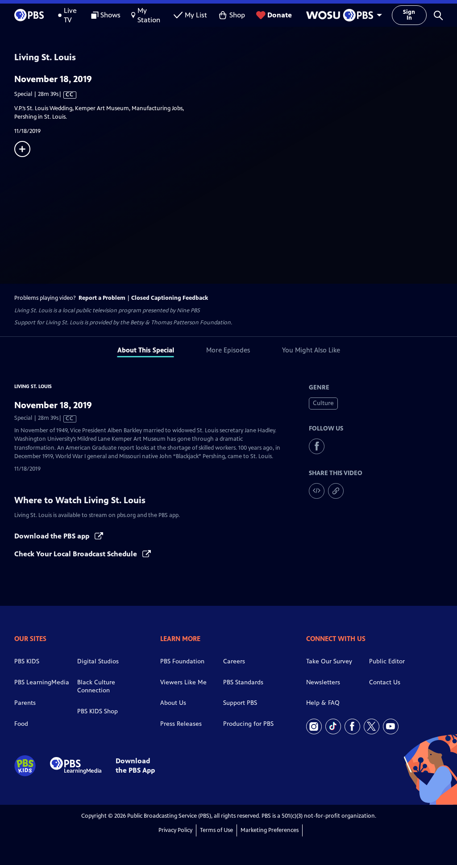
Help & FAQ (323, 703)
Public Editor (387, 661)
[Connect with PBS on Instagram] (314, 726)
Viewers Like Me (183, 682)
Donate (279, 15)
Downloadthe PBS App (135, 765)
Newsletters (323, 682)
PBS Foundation (182, 661)
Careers (234, 661)
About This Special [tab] (145, 350)
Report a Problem (102, 298)
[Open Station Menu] (342, 15)
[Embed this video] (316, 491)
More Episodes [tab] (228, 350)
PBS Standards (243, 682)
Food (21, 724)
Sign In (409, 14)
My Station (148, 15)
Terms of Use (216, 830)
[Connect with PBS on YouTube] (391, 726)
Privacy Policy (175, 830)
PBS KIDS (26, 661)
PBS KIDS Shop (97, 711)
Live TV (70, 15)
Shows (110, 15)
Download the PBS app (52, 536)
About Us (173, 703)
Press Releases (181, 724)
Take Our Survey (329, 661)
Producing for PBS (248, 724)
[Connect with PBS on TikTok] (333, 726)
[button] (438, 15)
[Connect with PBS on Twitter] (371, 726)
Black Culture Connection (96, 687)
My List (196, 15)
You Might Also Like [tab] (311, 350)
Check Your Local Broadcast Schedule (76, 554)
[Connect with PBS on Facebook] (352, 726)
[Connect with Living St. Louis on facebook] (316, 446)
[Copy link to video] (336, 491)
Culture (323, 403)
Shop (237, 15)
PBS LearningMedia (41, 682)
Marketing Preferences (270, 830)
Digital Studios (98, 661)
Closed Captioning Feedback (169, 298)
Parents (25, 703)
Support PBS (240, 703)
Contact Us (384, 682)
